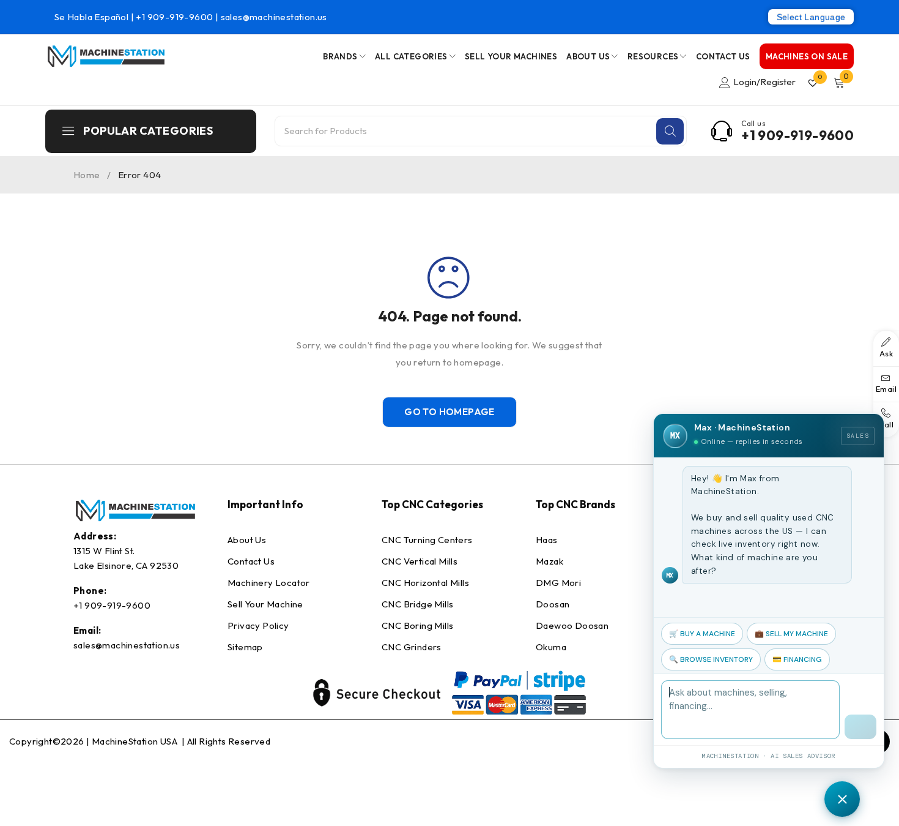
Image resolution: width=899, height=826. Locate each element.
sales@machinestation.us (274, 17)
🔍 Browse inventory (711, 659)
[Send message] (860, 727)
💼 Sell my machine (791, 634)
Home (86, 175)
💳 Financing (797, 659)
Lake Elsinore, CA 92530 (126, 565)
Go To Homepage (449, 412)
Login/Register (764, 82)
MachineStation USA (136, 741)
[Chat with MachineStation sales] (842, 799)
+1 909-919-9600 (175, 17)
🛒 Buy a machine (702, 634)
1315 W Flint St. (104, 551)
